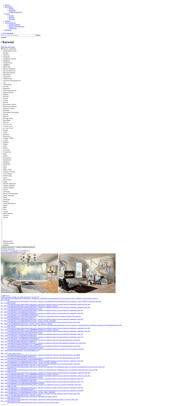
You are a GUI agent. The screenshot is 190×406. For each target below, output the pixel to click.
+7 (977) (7, 33)
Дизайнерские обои (15, 12)
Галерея (7, 21)
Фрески (11, 8)
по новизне (14, 251)
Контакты (8, 30)
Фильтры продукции (8, 47)
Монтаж (11, 17)
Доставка (12, 19)
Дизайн (11, 16)
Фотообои (12, 10)
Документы (13, 28)
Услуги (7, 14)
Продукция (8, 7)
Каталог (7, 5)
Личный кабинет (14, 24)
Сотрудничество (10, 23)
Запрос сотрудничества (16, 26)
